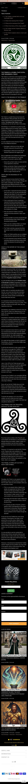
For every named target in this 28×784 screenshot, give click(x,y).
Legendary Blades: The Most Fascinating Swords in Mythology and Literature (12, 694)
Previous (20, 7)
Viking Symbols (11, 40)
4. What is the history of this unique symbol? (15, 26)
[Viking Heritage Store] (14, 3)
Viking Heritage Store (15, 778)
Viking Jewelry (4, 40)
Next (24, 7)
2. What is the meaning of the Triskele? (13, 21)
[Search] (23, 3)
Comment (3, 611)
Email (2, 605)
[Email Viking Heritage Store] (13, 762)
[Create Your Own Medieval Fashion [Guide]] (14, 644)
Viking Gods (12, 734)
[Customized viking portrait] (14, 560)
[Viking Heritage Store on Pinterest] (15, 762)
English (12, 766)
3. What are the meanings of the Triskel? (14, 23)
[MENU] (0, 3)
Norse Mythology (4, 734)
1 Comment (17, 732)
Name (2, 599)
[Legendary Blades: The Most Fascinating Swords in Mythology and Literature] (14, 678)
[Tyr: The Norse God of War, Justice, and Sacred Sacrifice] (14, 714)
